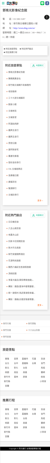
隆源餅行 (12, 188)
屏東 (25, 377)
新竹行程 (7, 324)
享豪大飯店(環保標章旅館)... (21, 280)
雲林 (16, 377)
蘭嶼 (43, 372)
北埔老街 (12, 111)
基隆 (7, 359)
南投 (16, 372)
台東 (34, 363)
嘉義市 (25, 359)
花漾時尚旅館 (14, 261)
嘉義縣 (25, 363)
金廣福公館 (13, 175)
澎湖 (43, 359)
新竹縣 (7, 381)
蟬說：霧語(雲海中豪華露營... (21, 286)
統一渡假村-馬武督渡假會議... (21, 293)
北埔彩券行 (13, 195)
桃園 (7, 372)
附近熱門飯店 (27, 49)
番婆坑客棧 (13, 156)
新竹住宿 (7, 330)
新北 (7, 368)
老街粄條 (12, 91)
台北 (7, 363)
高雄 (25, 372)
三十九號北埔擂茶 (16, 98)
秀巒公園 (12, 143)
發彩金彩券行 (14, 162)
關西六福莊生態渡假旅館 (19, 267)
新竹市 (7, 377)
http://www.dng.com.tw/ (24, 28)
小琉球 (43, 381)
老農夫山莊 (13, 235)
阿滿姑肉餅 (13, 124)
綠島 (43, 377)
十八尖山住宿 (34, 330)
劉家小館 (12, 104)
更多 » (40, 200)
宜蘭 (7, 386)
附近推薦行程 (11, 52)
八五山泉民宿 (14, 228)
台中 (16, 363)
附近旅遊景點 (11, 49)
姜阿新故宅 (13, 149)
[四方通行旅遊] (12, 4)
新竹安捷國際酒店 (16, 254)
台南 (25, 368)
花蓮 (34, 359)
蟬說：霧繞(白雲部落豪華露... (21, 299)
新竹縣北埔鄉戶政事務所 (19, 85)
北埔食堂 (12, 117)
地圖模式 (40, 65)
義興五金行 (13, 130)
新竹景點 (32, 324)
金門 (43, 363)
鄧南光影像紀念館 (16, 72)
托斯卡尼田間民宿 (16, 241)
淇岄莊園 (12, 273)
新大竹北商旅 (14, 248)
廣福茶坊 (12, 182)
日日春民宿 (13, 222)
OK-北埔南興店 (15, 169)
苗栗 (16, 359)
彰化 (16, 368)
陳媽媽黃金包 (14, 78)
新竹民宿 (7, 337)
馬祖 (43, 368)
